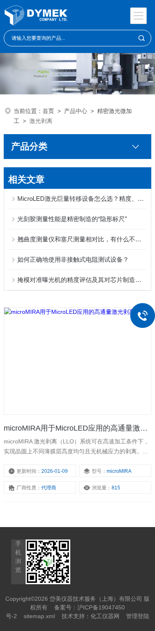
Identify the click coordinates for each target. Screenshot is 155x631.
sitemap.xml (39, 616)
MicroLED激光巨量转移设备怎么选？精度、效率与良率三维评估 (81, 198)
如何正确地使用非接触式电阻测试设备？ (73, 259)
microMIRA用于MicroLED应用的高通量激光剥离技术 (77, 428)
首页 (48, 111)
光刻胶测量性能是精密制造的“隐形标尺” (72, 218)
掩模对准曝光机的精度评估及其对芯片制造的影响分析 (81, 279)
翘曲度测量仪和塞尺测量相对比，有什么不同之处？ (81, 239)
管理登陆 (137, 616)
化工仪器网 (105, 616)
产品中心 (75, 111)
